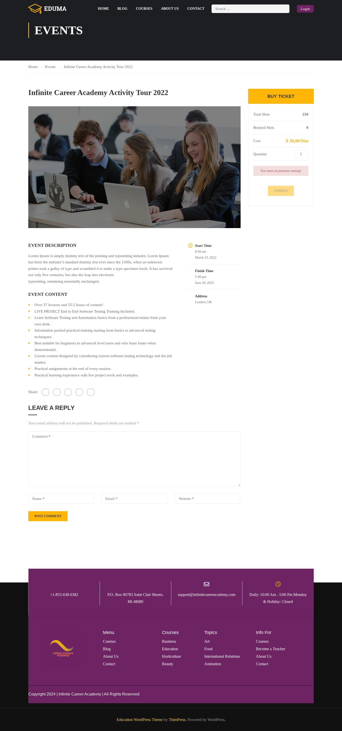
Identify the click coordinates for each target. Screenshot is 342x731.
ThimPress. (178, 719)
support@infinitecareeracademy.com (206, 594)
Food (208, 649)
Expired (281, 191)
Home (103, 9)
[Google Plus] (57, 392)
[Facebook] (45, 392)
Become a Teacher (270, 649)
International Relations (222, 656)
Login (305, 9)
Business (169, 641)
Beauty (167, 664)
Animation (212, 664)
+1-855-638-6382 (64, 594)
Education (170, 649)
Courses (144, 9)
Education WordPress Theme (140, 719)
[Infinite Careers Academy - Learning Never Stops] (47, 9)
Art (207, 641)
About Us (170, 9)
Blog (122, 9)
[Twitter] (68, 392)
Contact (195, 9)
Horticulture (171, 656)
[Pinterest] (79, 392)
